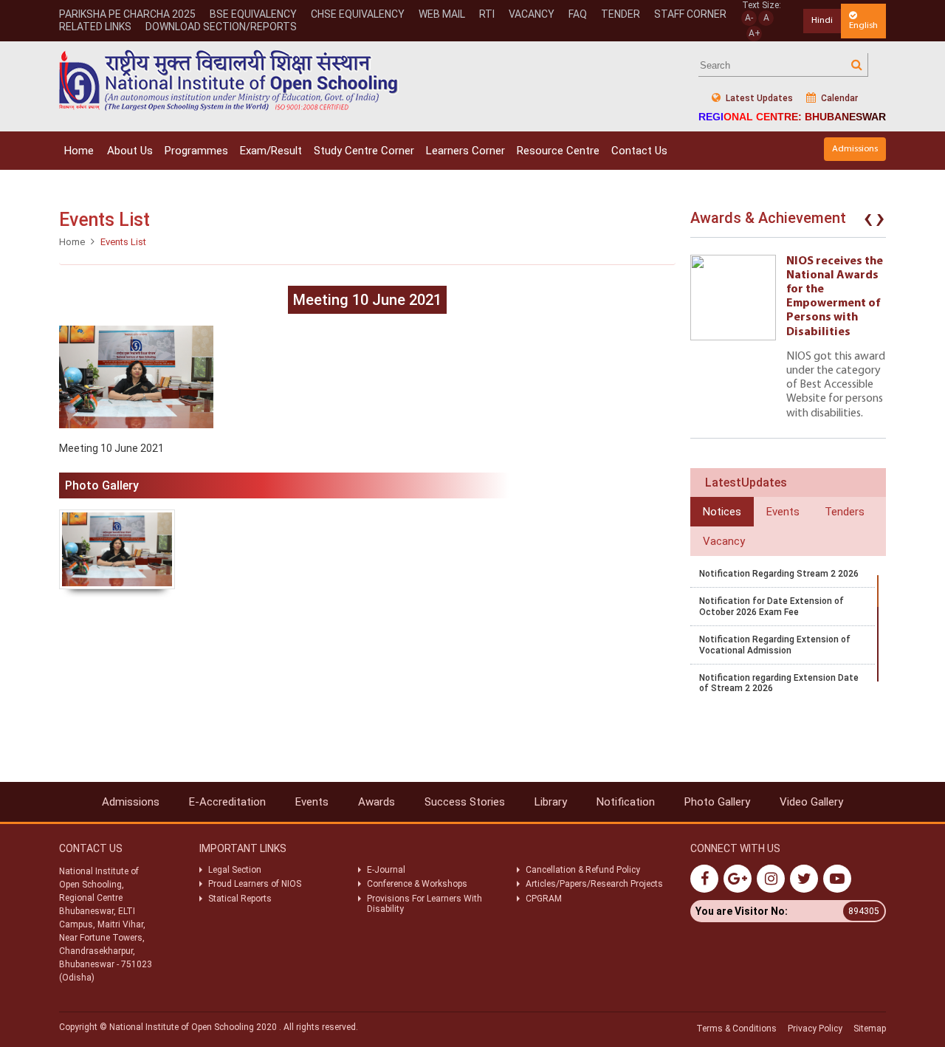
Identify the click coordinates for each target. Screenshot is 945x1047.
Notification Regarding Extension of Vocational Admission (774, 644)
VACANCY (531, 14)
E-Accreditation (227, 802)
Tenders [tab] (845, 511)
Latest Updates (758, 98)
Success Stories (465, 802)
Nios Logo (229, 80)
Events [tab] (783, 511)
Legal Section (234, 870)
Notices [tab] (722, 511)
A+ (754, 33)
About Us (130, 150)
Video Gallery (811, 802)
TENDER (620, 14)
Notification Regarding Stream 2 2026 (779, 574)
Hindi (822, 20)
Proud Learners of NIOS (254, 884)
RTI (487, 14)
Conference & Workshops (417, 884)
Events (312, 802)
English (863, 25)
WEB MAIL (442, 14)
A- (749, 18)
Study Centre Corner (364, 150)
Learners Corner (465, 150)
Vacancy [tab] (724, 541)
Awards (376, 802)
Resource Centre (558, 150)
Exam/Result (271, 150)
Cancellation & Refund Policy (583, 870)
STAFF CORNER (690, 14)
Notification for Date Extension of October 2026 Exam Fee (771, 606)
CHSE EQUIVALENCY (358, 14)
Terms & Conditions (736, 1028)
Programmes (196, 150)
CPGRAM (545, 898)
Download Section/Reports (221, 26)
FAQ (577, 14)
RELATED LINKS (95, 26)
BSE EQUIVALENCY (253, 14)
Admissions (855, 149)
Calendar (838, 98)
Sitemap (869, 1028)
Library (551, 802)
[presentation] (868, 221)
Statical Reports (240, 898)
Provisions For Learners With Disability (424, 903)
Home (79, 150)
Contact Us (639, 150)
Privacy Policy (815, 1028)
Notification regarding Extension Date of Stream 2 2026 (779, 683)
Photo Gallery (717, 802)
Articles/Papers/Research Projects (594, 884)
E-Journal (386, 870)
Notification (626, 802)
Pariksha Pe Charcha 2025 (127, 14)
